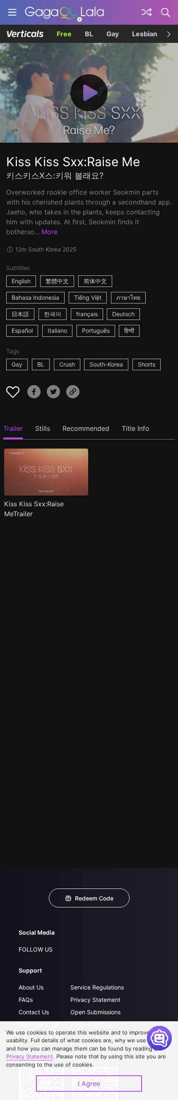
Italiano (57, 330)
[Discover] (146, 12)
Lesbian (144, 34)
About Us (31, 987)
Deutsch (123, 313)
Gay (112, 34)
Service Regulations (97, 987)
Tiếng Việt (87, 297)
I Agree (89, 1083)
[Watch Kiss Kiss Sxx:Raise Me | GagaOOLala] (64, 12)
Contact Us (34, 1011)
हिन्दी (129, 330)
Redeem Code (94, 898)
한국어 (52, 313)
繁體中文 (57, 280)
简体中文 (95, 280)
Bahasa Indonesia (35, 297)
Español (22, 330)
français (87, 313)
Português (96, 330)
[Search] (166, 12)
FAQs (26, 999)
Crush (67, 364)
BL (89, 34)
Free (64, 34)
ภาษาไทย (128, 297)
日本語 (20, 313)
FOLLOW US (36, 949)
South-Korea (106, 364)
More (49, 232)
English (21, 280)
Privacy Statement (95, 999)
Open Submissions (95, 1011)
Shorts (146, 364)
